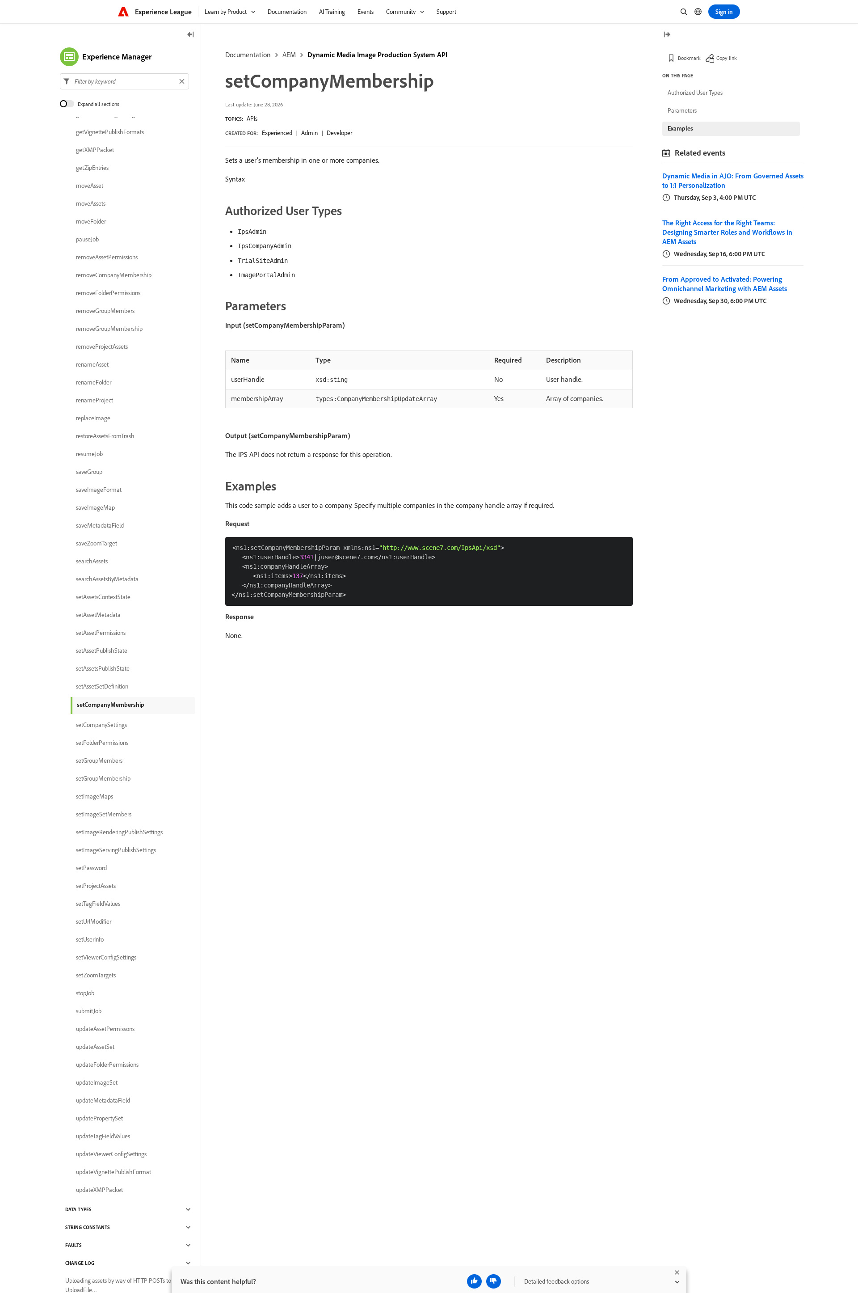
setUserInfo (90, 939)
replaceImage (93, 418)
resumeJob (89, 454)
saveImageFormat (99, 490)
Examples (680, 128)
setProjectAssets (96, 886)
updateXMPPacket (99, 1190)
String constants (87, 1227)
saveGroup (89, 472)
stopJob (85, 993)
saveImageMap (95, 507)
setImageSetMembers (103, 814)
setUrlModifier (93, 921)
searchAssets (92, 561)
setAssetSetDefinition (102, 686)
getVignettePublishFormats (110, 132)
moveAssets (90, 203)
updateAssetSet (95, 1047)
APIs (252, 118)
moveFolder (91, 221)
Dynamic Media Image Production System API (377, 54)
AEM (289, 54)
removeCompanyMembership (113, 275)
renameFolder (93, 382)
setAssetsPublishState (103, 668)
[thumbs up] (474, 1281)
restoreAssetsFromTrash (105, 436)
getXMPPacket (95, 150)
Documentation (248, 54)
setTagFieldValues (98, 904)
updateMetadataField (103, 1100)
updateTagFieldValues (103, 1136)
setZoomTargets (96, 975)
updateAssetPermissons (105, 1029)
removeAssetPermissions (107, 257)
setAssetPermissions (101, 633)
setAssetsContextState (103, 597)
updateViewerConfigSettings (111, 1154)
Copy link (726, 58)
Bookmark (689, 58)
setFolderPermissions (102, 743)
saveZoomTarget (96, 543)
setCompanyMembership (110, 705)
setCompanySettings (101, 725)
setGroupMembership (103, 778)
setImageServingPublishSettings (116, 850)
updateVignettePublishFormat (113, 1172)
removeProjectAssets (102, 346)
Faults (73, 1245)
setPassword (91, 868)
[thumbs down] (493, 1281)
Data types (78, 1209)
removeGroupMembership (109, 329)
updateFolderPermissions (107, 1065)
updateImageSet (97, 1082)
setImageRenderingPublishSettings (119, 832)
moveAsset (89, 186)
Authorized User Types (695, 93)
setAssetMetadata (98, 615)
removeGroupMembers (105, 311)
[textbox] (124, 81)
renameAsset (92, 364)
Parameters (682, 110)
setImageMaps (94, 796)
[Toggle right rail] (667, 35)
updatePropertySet (99, 1118)
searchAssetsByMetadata (107, 579)
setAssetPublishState (101, 650)
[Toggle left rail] (191, 35)
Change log (79, 1263)
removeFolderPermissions (108, 293)
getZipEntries (92, 168)
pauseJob (87, 239)
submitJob (88, 1011)
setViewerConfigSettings (106, 957)
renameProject (94, 400)
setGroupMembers (99, 760)
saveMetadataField (100, 525)
